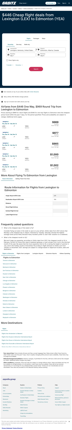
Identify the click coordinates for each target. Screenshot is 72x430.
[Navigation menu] (69, 3)
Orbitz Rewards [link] (6, 407)
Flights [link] (9, 8)
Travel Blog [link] (23, 416)
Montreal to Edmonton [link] (9, 267)
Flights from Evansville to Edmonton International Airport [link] (18, 343)
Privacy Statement (7, 428)
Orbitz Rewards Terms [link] (43, 399)
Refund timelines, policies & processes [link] (61, 398)
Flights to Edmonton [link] (28, 8)
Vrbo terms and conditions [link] (44, 396)
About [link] (4, 388)
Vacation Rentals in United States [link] (26, 391)
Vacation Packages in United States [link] (27, 401)
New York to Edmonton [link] (9, 277)
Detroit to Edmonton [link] (8, 304)
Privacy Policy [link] (41, 388)
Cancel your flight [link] (59, 395)
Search (36, 69)
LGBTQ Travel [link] (23, 410)
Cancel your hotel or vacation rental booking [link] (62, 391)
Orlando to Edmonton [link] (9, 294)
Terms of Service (17, 428)
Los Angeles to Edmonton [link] (10, 284)
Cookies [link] (40, 390)
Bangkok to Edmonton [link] (9, 290)
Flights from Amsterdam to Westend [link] (12, 333)
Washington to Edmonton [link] (10, 297)
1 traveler (9, 65)
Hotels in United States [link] (25, 388)
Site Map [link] (5, 404)
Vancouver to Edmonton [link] (10, 264)
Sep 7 (12, 55)
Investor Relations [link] (7, 402)
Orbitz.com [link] (3, 8)
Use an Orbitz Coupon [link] (60, 402)
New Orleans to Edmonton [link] (10, 307)
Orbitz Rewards (34, 91)
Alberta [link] (20, 8)
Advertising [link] (5, 410)
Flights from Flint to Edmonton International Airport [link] (16, 347)
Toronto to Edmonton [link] (9, 260)
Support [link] (57, 388)
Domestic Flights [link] (24, 397)
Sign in (64, 3)
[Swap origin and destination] (36, 49)
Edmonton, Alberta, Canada (49, 50)
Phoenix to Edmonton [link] (9, 287)
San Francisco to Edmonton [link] (11, 270)
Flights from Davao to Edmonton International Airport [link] (17, 340)
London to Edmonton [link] (9, 310)
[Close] (69, 421)
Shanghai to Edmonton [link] (9, 314)
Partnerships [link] (6, 396)
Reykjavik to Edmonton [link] (9, 317)
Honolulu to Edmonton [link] (9, 300)
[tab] (28, 38)
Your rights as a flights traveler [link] (62, 404)
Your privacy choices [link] (43, 402)
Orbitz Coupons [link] (24, 407)
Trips (58, 3)
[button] (36, 322)
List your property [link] (7, 393)
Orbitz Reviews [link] (24, 404)
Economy (18, 65)
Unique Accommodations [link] (26, 413)
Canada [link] (15, 8)
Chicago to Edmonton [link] (9, 280)
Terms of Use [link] (41, 393)
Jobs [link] (4, 390)
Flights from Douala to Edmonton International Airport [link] (17, 337)
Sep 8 (42, 55)
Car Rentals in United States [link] (27, 395)
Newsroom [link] (5, 399)
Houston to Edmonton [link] (9, 274)
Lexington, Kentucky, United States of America (22, 50)
